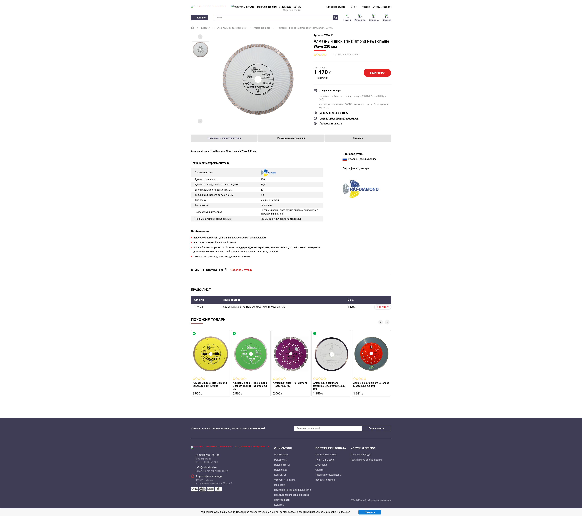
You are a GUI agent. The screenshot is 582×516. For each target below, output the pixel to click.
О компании (281, 454)
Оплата (319, 469)
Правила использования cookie (291, 494)
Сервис (366, 7)
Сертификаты (282, 499)
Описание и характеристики (224, 138)
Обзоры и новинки (382, 7)
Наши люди (280, 469)
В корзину (377, 72)
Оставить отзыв (241, 269)
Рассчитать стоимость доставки (339, 118)
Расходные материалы (291, 138)
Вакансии (279, 484)
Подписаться (376, 428)
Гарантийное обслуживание (366, 459)
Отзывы (358, 138)
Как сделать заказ (325, 454)
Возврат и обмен (325, 479)
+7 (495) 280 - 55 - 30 (207, 455)
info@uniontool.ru (206, 467)
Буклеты (279, 504)
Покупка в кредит (361, 454)
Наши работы (282, 464)
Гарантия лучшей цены (328, 474)
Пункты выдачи (324, 459)
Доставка (321, 464)
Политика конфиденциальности (292, 489)
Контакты (280, 474)
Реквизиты (280, 459)
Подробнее (343, 512)
